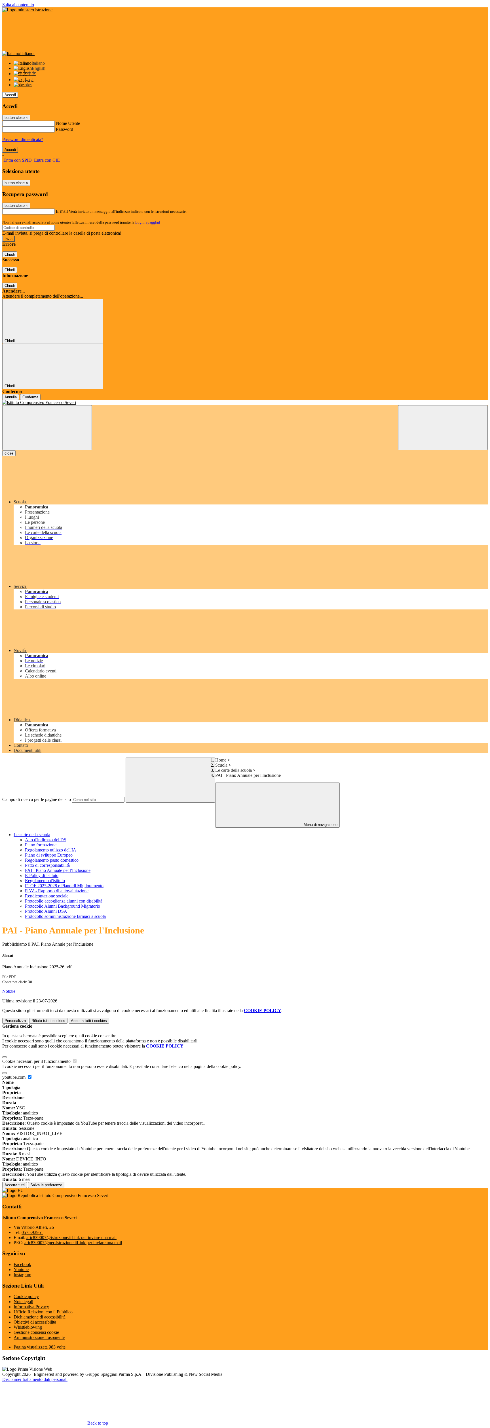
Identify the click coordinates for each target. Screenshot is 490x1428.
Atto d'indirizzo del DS (45, 839)
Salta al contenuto (18, 4)
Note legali (23, 1301)
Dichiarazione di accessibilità (40, 1317)
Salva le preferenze (46, 1185)
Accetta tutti (89, 1021)
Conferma (30, 397)
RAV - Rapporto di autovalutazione (56, 890)
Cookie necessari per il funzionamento (37, 1061)
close (9, 453)
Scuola (221, 765)
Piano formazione (40, 844)
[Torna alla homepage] (245, 402)
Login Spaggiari (147, 222)
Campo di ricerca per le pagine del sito (36, 799)
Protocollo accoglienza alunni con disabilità (63, 901)
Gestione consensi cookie (36, 1332)
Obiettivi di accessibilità (35, 1322)
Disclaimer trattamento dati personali (34, 1379)
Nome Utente (68, 123)
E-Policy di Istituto (41, 875)
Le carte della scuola (233, 770)
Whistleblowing (28, 1327)
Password (64, 129)
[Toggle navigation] (47, 427)
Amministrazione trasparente (39, 1337)
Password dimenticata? (22, 139)
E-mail (62, 211)
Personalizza (15, 1021)
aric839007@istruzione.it (71, 1237)
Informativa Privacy (31, 1306)
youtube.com (14, 1077)
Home (220, 760)
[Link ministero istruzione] (27, 9)
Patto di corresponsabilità (47, 865)
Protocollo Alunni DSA (46, 911)
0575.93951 (32, 1232)
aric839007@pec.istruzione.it (73, 1242)
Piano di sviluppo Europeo (49, 855)
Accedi (10, 95)
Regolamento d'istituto (45, 880)
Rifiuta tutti (48, 1021)
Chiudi (10, 254)
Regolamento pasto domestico (52, 860)
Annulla (11, 397)
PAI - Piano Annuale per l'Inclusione (57, 870)
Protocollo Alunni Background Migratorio (62, 906)
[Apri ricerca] (443, 427)
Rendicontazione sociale (46, 895)
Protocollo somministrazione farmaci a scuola (65, 916)
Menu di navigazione (320, 825)
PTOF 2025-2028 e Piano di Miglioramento (64, 885)
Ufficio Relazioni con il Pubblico (43, 1311)
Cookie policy (26, 1296)
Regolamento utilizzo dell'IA (50, 849)
